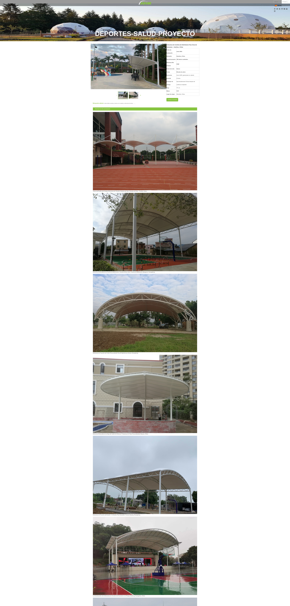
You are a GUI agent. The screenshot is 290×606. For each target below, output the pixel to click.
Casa (133, 40)
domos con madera (119, 103)
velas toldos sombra (109, 103)
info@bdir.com (285, 5)
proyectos (139, 40)
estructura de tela (128, 103)
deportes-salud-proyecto (151, 40)
